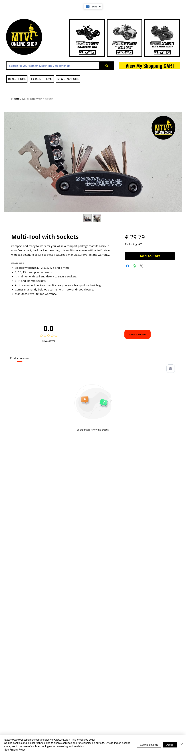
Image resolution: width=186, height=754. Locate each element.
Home (15, 99)
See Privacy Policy (14, 749)
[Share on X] (141, 266)
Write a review (137, 334)
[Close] (181, 744)
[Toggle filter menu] (170, 368)
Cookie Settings (149, 744)
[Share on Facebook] (127, 266)
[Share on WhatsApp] (134, 266)
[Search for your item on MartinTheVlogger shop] (106, 65)
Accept (170, 744)
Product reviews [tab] (19, 358)
